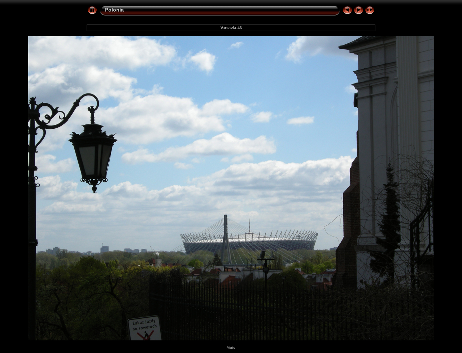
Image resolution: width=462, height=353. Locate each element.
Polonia (114, 10)
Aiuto (231, 347)
